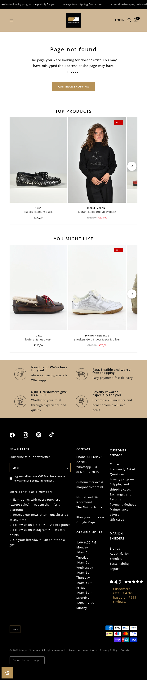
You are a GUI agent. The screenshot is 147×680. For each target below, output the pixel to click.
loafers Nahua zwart (38, 339)
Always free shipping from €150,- (79, 4)
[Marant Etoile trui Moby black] (97, 160)
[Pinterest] (42, 435)
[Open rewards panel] (7, 672)
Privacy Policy (109, 650)
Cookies (126, 650)
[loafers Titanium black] (38, 160)
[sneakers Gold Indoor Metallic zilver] (97, 287)
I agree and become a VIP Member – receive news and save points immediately (39, 478)
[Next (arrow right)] (131, 166)
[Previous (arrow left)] (15, 166)
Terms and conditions (83, 650)
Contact (115, 464)
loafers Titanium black (38, 212)
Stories (115, 548)
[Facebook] (16, 435)
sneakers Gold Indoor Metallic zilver (97, 339)
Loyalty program (122, 479)
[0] (134, 20)
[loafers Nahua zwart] (38, 287)
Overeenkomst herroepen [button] (27, 660)
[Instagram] (29, 435)
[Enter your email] (67, 467)
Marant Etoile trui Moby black (97, 212)
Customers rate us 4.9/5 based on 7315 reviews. (124, 595)
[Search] (129, 20)
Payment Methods (123, 504)
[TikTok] (55, 435)
